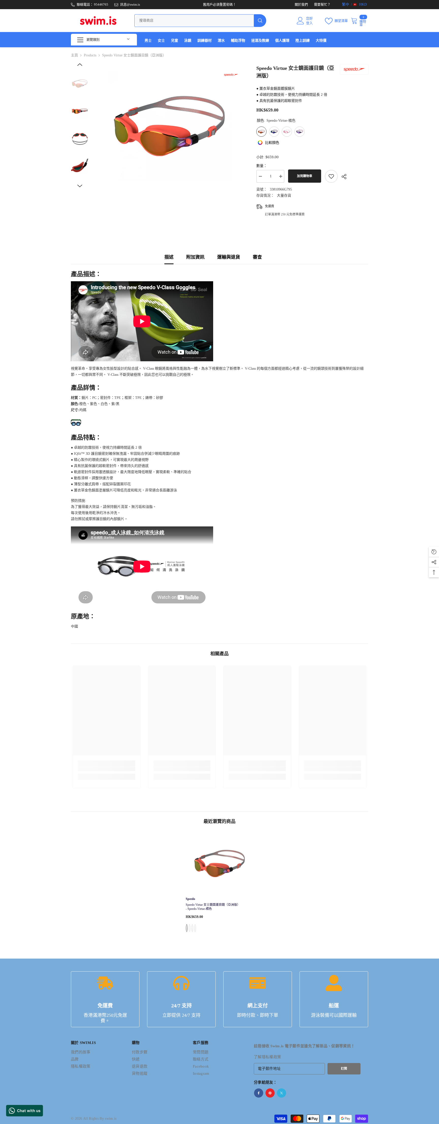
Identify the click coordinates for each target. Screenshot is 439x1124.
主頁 (74, 55)
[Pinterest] (270, 1093)
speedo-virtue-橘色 (186, 928)
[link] (106, 769)
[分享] (342, 176)
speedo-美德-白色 (192, 928)
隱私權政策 (271, 1057)
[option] (168, 126)
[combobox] (194, 20)
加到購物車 (304, 176)
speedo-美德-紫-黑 (189, 928)
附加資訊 (195, 257)
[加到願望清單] (331, 176)
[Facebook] (258, 1093)
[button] (80, 64)
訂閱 (344, 1068)
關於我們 (301, 4)
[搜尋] (200, 20)
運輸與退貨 (228, 257)
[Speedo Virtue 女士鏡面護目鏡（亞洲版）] (220, 863)
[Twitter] (281, 1093)
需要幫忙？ (322, 4)
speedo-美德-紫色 (195, 928)
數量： (261, 166)
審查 (257, 257)
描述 (169, 257)
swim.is (110, 1118)
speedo (190, 899)
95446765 (101, 4)
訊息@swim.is (130, 4)
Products (90, 55)
